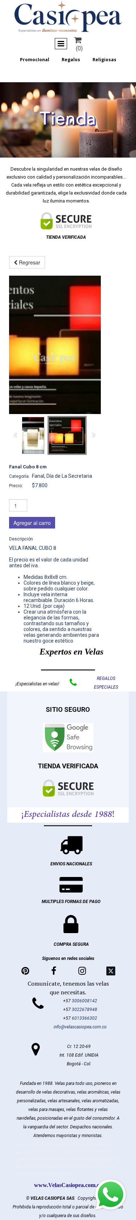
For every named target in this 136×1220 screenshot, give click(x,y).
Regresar (28, 262)
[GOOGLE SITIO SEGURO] (68, 737)
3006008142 (84, 1000)
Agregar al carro (32, 522)
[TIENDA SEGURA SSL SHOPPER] (66, 220)
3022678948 (84, 1009)
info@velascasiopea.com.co (80, 1026)
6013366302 (84, 1018)
